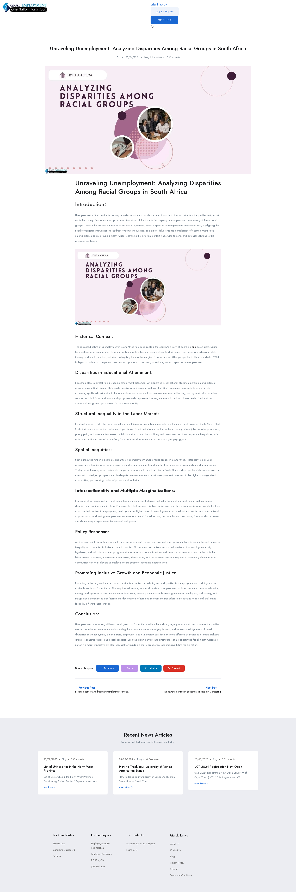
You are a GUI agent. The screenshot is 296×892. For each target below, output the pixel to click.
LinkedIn (152, 668)
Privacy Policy (177, 862)
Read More (49, 787)
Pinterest (175, 668)
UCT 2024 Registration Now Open (218, 766)
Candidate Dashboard (64, 850)
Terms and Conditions (181, 875)
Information (156, 57)
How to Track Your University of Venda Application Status (145, 768)
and (194, 347)
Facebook (108, 668)
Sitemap (174, 869)
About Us (174, 844)
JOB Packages (98, 866)
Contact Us (175, 850)
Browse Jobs (59, 843)
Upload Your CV (159, 4)
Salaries (57, 856)
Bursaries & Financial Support (141, 843)
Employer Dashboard (101, 854)
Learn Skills (131, 850)
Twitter (130, 668)
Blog (146, 57)
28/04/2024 (132, 57)
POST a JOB (164, 20)
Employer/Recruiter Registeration (100, 845)
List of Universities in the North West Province (68, 768)
